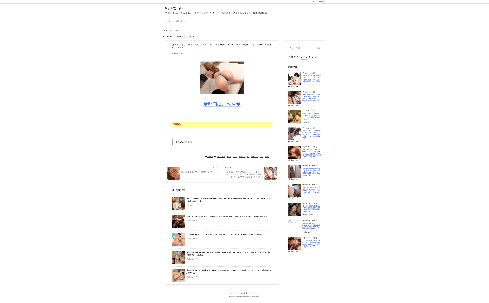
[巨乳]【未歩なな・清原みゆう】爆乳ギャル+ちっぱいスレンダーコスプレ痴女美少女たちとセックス (311, 116)
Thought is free (255, 296)
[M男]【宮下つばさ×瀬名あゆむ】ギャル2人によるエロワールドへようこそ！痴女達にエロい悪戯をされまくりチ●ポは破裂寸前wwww (311, 134)
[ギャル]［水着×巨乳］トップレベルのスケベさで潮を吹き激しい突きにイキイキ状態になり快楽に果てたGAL (227, 216)
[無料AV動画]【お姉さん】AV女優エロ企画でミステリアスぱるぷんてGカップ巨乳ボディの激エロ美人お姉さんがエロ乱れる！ (311, 98)
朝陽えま (242, 157)
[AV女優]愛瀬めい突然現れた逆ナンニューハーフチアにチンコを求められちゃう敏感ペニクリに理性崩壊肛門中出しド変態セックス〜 (311, 79)
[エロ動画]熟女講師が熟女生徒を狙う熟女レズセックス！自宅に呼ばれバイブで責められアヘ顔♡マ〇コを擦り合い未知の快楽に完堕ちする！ (311, 172)
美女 (261, 157)
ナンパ (235, 157)
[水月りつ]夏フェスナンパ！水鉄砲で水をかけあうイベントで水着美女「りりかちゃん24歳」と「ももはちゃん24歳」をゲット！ (311, 190)
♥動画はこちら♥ (222, 104)
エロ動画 (175, 30)
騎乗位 (267, 157)
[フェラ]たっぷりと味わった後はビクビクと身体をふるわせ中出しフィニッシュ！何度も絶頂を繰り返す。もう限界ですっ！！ (311, 244)
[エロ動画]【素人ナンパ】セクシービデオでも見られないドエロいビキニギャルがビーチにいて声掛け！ (225, 234)
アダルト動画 (221, 157)
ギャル (229, 157)
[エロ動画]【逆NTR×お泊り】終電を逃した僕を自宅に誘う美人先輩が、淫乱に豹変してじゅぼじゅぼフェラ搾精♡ (311, 226)
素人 (248, 157)
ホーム (167, 30)
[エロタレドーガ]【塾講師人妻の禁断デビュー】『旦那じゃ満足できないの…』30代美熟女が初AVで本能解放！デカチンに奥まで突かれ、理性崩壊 (311, 153)
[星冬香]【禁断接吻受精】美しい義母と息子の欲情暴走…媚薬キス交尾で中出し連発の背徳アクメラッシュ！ (311, 208)
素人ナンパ (254, 157)
